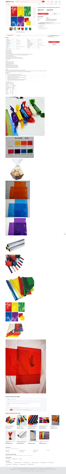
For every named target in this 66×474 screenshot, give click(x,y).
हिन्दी (43, 469)
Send (11, 409)
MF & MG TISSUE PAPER (22, 450)
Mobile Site (49, 468)
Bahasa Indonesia (54, 469)
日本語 (41, 469)
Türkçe (48, 469)
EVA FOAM (48, 450)
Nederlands (34, 469)
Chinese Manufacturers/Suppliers (23, 468)
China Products (18, 468)
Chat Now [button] (55, 13)
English (15, 469)
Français (23, 469)
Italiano (29, 469)
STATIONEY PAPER (21, 451)
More (6, 465)
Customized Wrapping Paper (43, 462)
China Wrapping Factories (9, 462)
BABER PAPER (34, 451)
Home (6, 5)
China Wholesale (30, 468)
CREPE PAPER (7, 450)
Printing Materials (14, 5)
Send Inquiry (43, 13)
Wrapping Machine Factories (35, 462)
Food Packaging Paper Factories (18, 462)
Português (20, 469)
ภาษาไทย (45, 469)
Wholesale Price (34, 468)
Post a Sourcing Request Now (27, 409)
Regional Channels (42, 468)
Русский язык (26, 469)
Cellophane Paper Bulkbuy (31, 464)
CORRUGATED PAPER (35, 450)
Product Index (46, 468)
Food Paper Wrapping (51, 462)
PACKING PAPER (8, 451)
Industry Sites (38, 468)
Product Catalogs (16, 448)
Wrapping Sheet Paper (15, 464)
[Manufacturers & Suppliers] (10, 1)
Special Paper (18, 5)
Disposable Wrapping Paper (22, 464)
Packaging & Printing (10, 5)
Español (17, 469)
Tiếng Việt (50, 469)
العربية (37, 469)
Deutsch (31, 469)
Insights (52, 468)
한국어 (39, 469)
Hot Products (14, 468)
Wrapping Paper (22, 5)
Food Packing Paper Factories (26, 462)
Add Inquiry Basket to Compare (21, 31)
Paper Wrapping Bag (8, 464)
